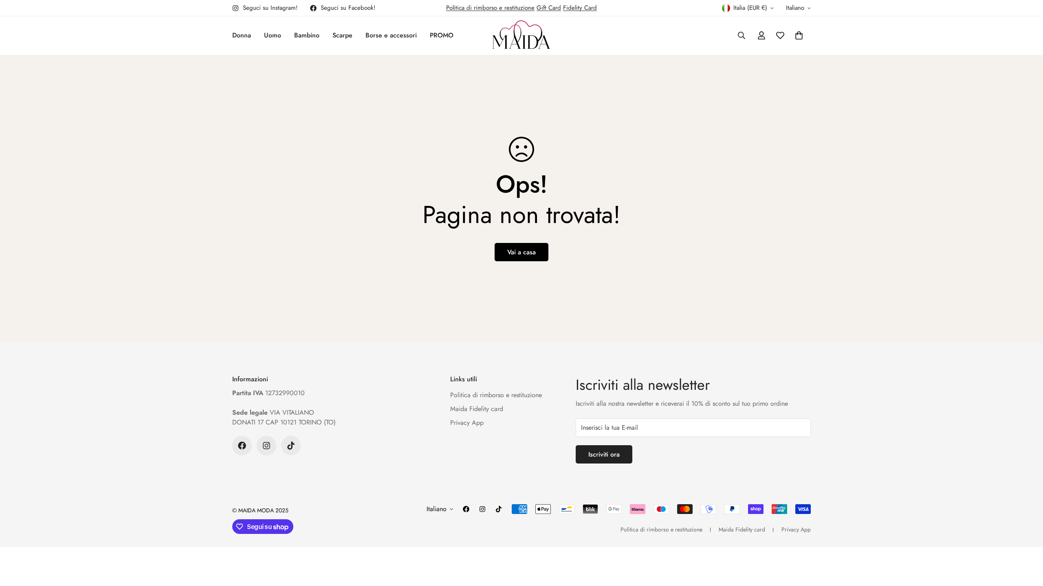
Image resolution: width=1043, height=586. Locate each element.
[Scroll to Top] (1027, 541)
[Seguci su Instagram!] (266, 445)
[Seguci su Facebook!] (242, 445)
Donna (241, 35)
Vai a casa (521, 252)
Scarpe (342, 35)
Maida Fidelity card (476, 408)
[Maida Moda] (521, 35)
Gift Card (549, 7)
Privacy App (467, 422)
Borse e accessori (391, 35)
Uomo (272, 35)
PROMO (441, 35)
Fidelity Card (580, 7)
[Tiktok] (291, 445)
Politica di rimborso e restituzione (490, 7)
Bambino (306, 35)
